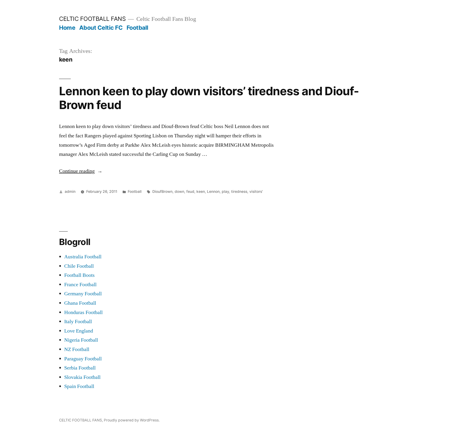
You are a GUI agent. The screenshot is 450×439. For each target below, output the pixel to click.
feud (190, 191)
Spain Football (79, 386)
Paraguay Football (83, 358)
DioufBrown (162, 191)
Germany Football (83, 293)
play (225, 191)
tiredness (239, 191)
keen (200, 191)
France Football (80, 284)
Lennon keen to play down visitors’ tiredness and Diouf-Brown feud (209, 98)
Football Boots (79, 275)
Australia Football (82, 256)
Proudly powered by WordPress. (132, 420)
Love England (78, 331)
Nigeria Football (81, 340)
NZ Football (76, 349)
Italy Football (78, 321)
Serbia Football (80, 368)
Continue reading (80, 171)
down (179, 191)
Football (137, 27)
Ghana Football (80, 303)
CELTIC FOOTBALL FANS (92, 18)
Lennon (213, 191)
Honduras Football (83, 312)
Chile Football (79, 266)
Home (67, 27)
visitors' (256, 191)
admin (70, 191)
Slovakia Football (82, 377)
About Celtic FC (101, 27)
